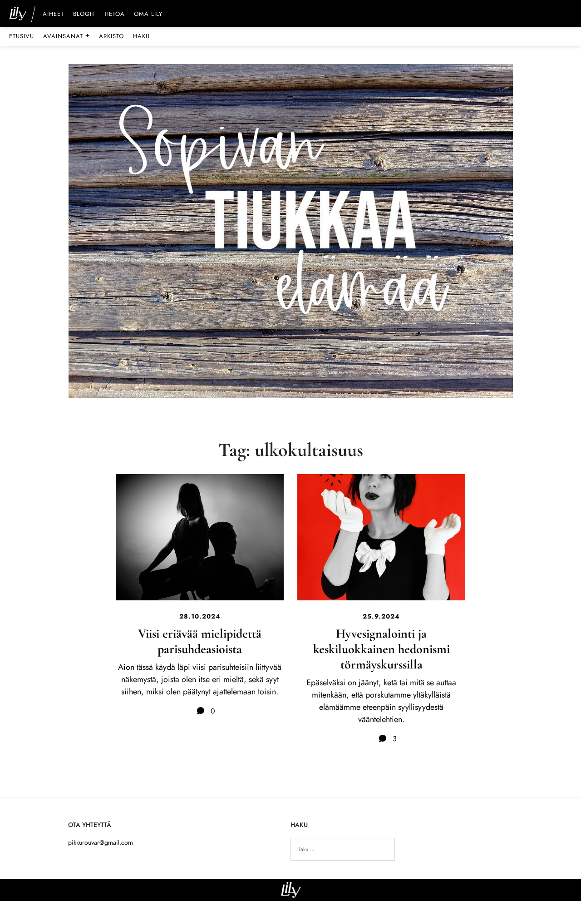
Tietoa (114, 14)
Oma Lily (148, 14)
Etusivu (21, 36)
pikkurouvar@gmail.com (100, 842)
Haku (141, 36)
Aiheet (53, 14)
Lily (291, 890)
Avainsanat (66, 35)
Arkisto (111, 36)
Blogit (84, 14)
